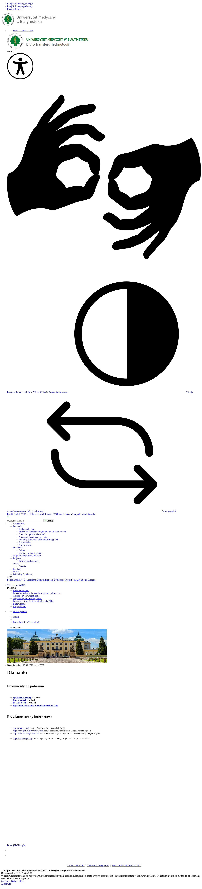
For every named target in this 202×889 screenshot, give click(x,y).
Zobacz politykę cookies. (13, 881)
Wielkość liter (39, 392)
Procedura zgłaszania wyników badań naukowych (42, 531)
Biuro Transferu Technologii (26, 622)
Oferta (22, 550)
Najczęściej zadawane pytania (33, 537)
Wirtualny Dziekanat (22, 574)
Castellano (31, 514)
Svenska (91, 514)
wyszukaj (11, 520)
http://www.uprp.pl (21, 728)
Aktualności (18, 523)
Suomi (84, 514)
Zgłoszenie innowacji (22, 697)
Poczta (16, 571)
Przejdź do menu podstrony (20, 6)
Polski (10, 514)
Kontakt (17, 569)
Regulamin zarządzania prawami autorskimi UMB (35, 705)
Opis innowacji (19, 700)
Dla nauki (17, 526)
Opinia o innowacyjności (31, 553)
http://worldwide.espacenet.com (26, 733)
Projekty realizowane (29, 561)
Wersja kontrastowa (58, 392)
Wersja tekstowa (35, 511)
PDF (16, 845)
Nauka (16, 617)
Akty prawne (25, 545)
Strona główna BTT (16, 585)
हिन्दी (56, 514)
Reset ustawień (168, 511)
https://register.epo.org (22, 738)
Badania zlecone (27, 529)
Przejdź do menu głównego (20, 3)
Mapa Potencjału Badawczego (27, 555)
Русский (69, 514)
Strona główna (20, 611)
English (17, 514)
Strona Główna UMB (23, 30)
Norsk (61, 514)
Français (49, 514)
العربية (77, 514)
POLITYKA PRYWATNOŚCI (126, 865)
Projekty (17, 558)
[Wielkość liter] (8, 577)
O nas (15, 563)
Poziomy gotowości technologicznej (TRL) (39, 539)
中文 (23, 514)
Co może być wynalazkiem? (32, 534)
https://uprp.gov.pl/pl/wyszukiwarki (28, 731)
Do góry (22, 845)
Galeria (22, 566)
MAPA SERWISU (76, 865)
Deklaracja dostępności (98, 865)
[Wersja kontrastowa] (10, 577)
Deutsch (41, 514)
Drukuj (10, 845)
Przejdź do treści (14, 9)
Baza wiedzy (25, 542)
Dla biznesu (18, 547)
